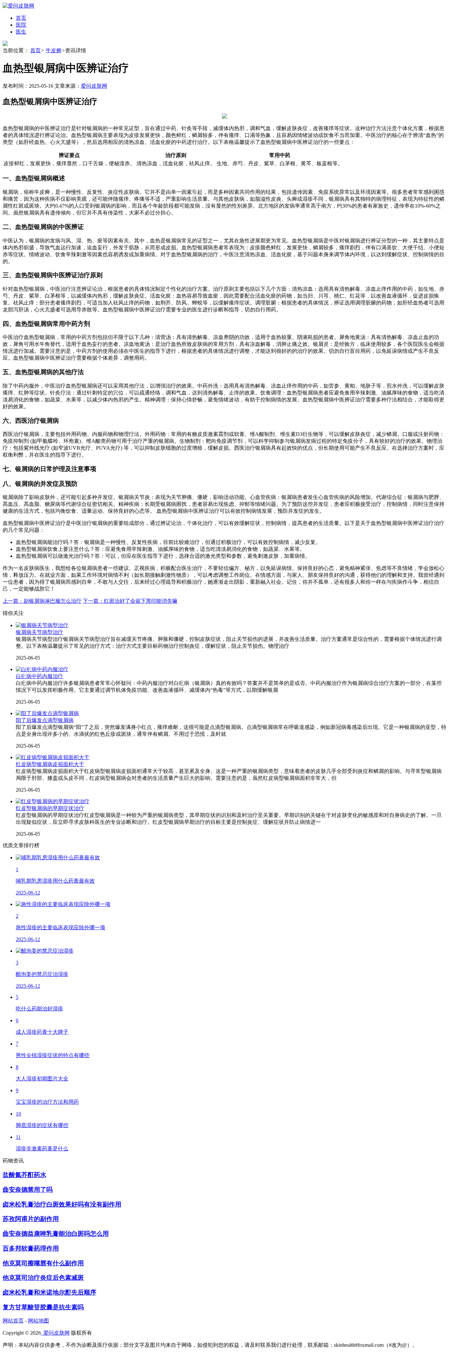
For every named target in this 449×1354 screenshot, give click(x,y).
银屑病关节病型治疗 (39, 632)
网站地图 (38, 1320)
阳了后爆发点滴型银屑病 (45, 720)
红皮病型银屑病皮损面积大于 (50, 764)
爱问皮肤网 (94, 86)
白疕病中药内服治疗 (39, 676)
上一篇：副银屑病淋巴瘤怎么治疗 (42, 601)
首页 (35, 50)
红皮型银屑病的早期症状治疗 (50, 808)
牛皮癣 (53, 50)
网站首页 (13, 1320)
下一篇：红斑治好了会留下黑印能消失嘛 (130, 601)
